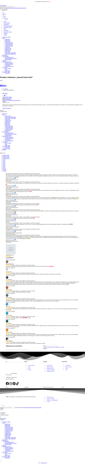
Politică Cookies (50, 397)
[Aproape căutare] (1, 411)
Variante (4, 101)
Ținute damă (6, 24)
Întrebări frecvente (50, 371)
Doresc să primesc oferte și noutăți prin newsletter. (54, 347)
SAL (66, 369)
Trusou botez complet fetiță (10, 53)
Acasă (5, 21)
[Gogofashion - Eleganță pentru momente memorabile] (3, 5)
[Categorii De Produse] (3, 14)
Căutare (3, 10)
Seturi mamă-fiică (22, 8)
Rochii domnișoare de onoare (10, 58)
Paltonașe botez (8, 49)
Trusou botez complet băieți (10, 52)
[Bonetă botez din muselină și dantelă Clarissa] (43, 97)
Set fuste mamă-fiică (9, 64)
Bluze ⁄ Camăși (8, 68)
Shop (29, 366)
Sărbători (5, 33)
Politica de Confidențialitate (52, 400)
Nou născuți (6, 30)
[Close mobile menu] (0, 417)
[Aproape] (4, 110)
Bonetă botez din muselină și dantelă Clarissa (11, 100)
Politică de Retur (50, 368)
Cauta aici (2, 6)
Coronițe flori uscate (9, 44)
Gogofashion (8, 99)
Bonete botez (7, 40)
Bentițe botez (7, 39)
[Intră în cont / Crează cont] (3, 12)
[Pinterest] (14, 383)
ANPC (67, 368)
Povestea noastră (31, 365)
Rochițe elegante (15, 8)
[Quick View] (6, 95)
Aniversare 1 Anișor (8, 31)
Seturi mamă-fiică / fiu (8, 25)
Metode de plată (50, 366)
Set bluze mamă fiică (9, 62)
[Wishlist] (3, 95)
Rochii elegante (7, 22)
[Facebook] (7, 383)
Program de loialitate (51, 369)
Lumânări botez (8, 48)
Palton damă (7, 70)
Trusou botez (9, 8)
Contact (5, 34)
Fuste (6, 69)
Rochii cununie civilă (9, 57)
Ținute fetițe (7, 73)
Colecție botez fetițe (9, 43)
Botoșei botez (7, 41)
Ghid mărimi (49, 365)
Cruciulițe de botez (8, 46)
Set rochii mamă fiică (9, 66)
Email (44, 345)
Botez (5, 28)
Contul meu (68, 365)
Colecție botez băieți (9, 42)
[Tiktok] (17, 383)
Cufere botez (7, 47)
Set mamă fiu (7, 65)
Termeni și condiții (50, 398)
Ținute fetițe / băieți (7, 27)
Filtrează (1, 84)
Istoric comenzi (68, 366)
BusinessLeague (44, 462)
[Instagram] (10, 383)
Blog (29, 368)
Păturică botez (8, 50)
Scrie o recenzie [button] (9, 258)
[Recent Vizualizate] (3, 406)
